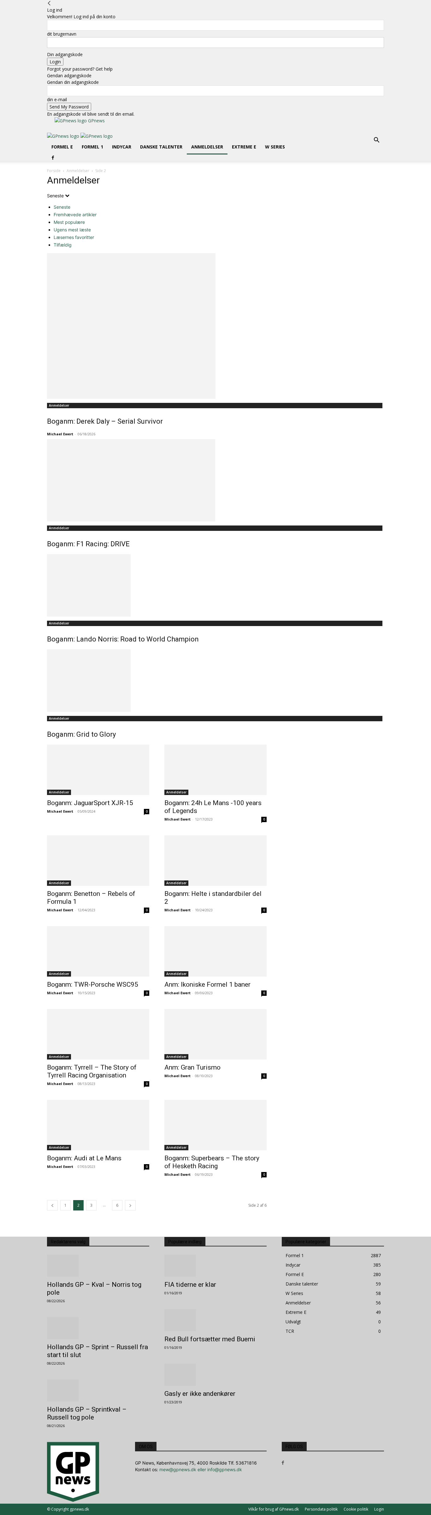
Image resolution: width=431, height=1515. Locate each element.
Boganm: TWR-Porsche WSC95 (92, 984)
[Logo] (63, 136)
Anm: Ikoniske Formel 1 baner (207, 984)
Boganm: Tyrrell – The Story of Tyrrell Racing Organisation (92, 1071)
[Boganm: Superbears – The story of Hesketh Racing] (215, 1125)
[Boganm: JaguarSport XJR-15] (98, 770)
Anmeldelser (207, 147)
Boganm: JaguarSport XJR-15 (90, 803)
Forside (54, 170)
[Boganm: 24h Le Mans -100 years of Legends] (215, 770)
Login (379, 1509)
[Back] (49, 3)
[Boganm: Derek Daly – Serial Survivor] (215, 326)
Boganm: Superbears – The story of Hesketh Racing (211, 1162)
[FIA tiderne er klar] (215, 1266)
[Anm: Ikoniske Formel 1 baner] (215, 951)
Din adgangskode (65, 54)
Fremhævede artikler (75, 214)
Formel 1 (92, 147)
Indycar (121, 147)
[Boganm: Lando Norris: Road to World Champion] (215, 585)
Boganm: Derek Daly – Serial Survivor (105, 421)
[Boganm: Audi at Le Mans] (98, 1125)
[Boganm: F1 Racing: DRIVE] (215, 480)
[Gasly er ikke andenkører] (215, 1375)
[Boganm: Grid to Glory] (215, 680)
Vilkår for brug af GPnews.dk (273, 1509)
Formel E (62, 147)
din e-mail (57, 99)
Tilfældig (63, 244)
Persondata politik (321, 1509)
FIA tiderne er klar (190, 1284)
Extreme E (244, 147)
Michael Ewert (60, 434)
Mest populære (69, 222)
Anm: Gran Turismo (192, 1067)
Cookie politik (356, 1509)
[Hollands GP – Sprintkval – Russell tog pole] (98, 1390)
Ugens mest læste (72, 229)
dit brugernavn (61, 34)
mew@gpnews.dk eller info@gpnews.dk (200, 1469)
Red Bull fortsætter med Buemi (209, 1339)
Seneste (62, 207)
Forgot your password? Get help (80, 69)
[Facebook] (53, 158)
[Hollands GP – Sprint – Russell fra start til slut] (98, 1328)
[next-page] (130, 1205)
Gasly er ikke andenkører (199, 1393)
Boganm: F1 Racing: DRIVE (88, 544)
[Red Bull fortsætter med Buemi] (215, 1320)
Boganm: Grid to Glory (81, 734)
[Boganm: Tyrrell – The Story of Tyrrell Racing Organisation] (98, 1034)
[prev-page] (52, 1205)
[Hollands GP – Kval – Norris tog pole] (98, 1266)
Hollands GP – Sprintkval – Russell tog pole (87, 1413)
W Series (275, 147)
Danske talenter (161, 147)
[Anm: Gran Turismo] (215, 1034)
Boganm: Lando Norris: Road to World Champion (123, 639)
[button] (376, 141)
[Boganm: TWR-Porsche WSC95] (98, 951)
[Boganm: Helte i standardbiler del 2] (215, 860)
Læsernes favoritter (74, 237)
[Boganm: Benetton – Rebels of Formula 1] (98, 860)
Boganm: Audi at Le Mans (84, 1158)
